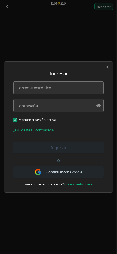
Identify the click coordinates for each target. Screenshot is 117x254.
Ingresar (58, 147)
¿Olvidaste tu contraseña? (34, 130)
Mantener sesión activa (37, 119)
